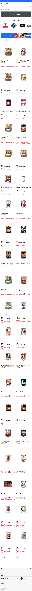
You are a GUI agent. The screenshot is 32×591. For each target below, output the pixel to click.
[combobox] (16, 6)
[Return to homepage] (7, 3)
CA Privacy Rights (3, 582)
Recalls (2, 576)
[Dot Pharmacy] (26, 572)
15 (20, 554)
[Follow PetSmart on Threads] (5, 572)
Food (3, 9)
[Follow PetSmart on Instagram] (3, 572)
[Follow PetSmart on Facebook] (1, 572)
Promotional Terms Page (18, 566)
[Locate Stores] (28, 3)
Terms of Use (2, 577)
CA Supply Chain (3, 581)
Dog (1, 9)
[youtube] (9, 572)
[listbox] (16, 26)
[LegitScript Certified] (21, 572)
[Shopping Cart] (30, 3)
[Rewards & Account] (4, 3)
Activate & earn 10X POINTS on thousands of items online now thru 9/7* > (16, 0)
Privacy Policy (2, 578)
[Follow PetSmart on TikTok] (7, 572)
